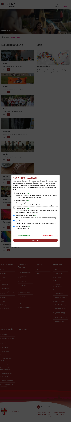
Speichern (35, 240)
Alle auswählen (24, 235)
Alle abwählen (47, 235)
